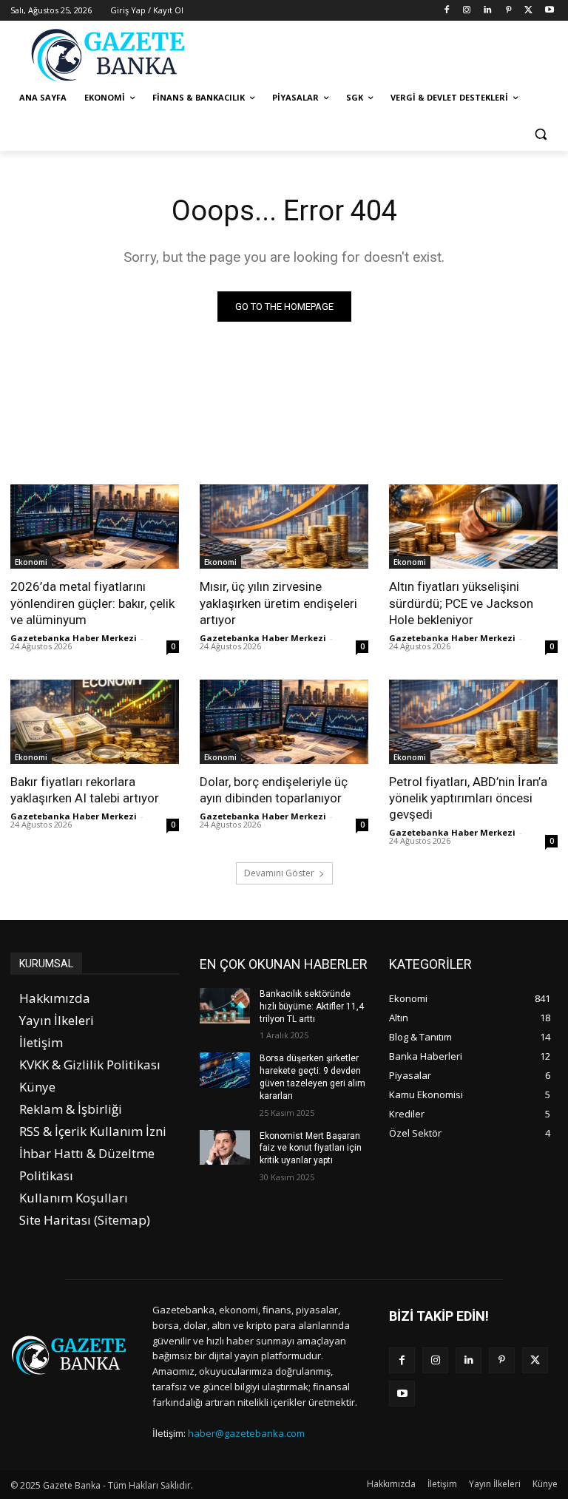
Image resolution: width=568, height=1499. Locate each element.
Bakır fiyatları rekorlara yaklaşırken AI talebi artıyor (84, 789)
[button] (540, 133)
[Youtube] (549, 10)
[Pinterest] (508, 10)
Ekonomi (31, 562)
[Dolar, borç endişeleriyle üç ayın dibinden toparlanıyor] (284, 722)
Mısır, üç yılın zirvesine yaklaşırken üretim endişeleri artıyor (278, 602)
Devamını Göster (279, 873)
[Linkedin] (487, 10)
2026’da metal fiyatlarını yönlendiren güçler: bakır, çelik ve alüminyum (92, 602)
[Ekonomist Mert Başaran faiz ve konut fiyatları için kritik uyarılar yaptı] (225, 1147)
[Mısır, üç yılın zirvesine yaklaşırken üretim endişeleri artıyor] (284, 526)
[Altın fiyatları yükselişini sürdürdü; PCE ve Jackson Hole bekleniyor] (473, 526)
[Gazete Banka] (111, 54)
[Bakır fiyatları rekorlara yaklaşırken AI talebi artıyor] (94, 722)
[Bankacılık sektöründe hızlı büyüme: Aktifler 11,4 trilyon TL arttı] (225, 1005)
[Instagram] (467, 10)
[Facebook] (446, 10)
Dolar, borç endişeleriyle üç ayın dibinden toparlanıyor (274, 789)
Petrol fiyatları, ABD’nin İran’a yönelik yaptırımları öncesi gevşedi (468, 798)
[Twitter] (528, 10)
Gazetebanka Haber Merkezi (73, 637)
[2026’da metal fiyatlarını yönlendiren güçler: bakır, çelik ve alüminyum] (94, 526)
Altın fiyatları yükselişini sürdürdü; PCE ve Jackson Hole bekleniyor (461, 602)
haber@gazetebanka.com (246, 1433)
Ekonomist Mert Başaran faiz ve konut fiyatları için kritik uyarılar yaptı (311, 1148)
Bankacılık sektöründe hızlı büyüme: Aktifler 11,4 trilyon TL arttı (312, 1006)
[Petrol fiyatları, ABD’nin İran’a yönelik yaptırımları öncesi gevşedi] (473, 722)
